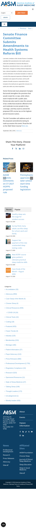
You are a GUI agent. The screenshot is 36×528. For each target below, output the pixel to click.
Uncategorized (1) (12, 396)
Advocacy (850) (11, 294)
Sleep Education (26, 464)
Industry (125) (11, 336)
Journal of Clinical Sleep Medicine (26, 460)
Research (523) (11, 373)
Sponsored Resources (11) (15, 377)
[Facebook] (20, 431)
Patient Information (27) (14, 349)
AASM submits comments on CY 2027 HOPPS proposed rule (8, 184)
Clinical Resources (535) (14, 308)
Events (22, 417)
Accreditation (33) (12, 289)
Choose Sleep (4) (12, 303)
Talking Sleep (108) (13, 386)
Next (29, 28)
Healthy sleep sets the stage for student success (19, 216)
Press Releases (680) (13, 359)
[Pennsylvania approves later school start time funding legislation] (26, 163)
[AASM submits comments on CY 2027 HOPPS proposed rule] (9, 163)
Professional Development (8, 451)
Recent (9, 210)
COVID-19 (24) (13, 312)
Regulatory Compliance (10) (16, 368)
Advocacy (19, 130)
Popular (17, 210)
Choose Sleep (25, 456)
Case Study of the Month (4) (16, 299)
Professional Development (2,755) (18, 363)
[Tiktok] (26, 431)
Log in (5, 17)
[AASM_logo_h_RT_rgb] (18, 2)
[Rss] (23, 431)
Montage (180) (11, 345)
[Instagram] (20, 435)
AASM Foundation (26, 453)
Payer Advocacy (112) (13, 354)
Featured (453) (11, 326)
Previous (23, 28)
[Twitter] (29, 431)
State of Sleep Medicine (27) (16, 382)
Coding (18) (10, 322)
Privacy (28, 484)
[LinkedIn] (23, 435)
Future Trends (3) (12, 331)
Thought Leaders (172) (14, 391)
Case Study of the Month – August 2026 (18, 271)
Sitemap (11, 484)
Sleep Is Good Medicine (25, 469)
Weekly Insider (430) (13, 400)
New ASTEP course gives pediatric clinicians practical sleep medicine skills (19, 258)
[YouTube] (31, 431)
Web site (25, 126)
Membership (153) (12, 340)
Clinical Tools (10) (12, 317)
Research (6, 455)
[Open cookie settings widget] (3, 524)
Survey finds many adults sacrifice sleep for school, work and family (20, 230)
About (22, 411)
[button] (4, 178)
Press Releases (8, 458)
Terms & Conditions (19, 484)
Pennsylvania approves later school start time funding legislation (26, 182)
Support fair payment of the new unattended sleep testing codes (19, 244)
